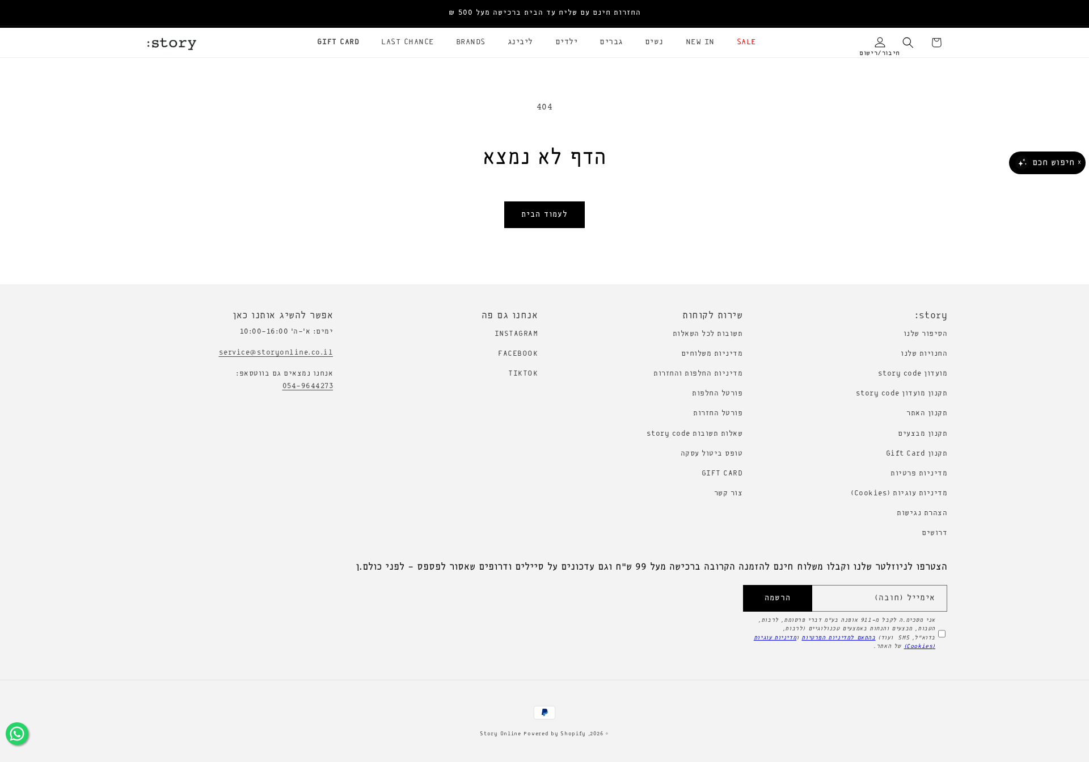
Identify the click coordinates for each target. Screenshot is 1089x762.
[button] (742, 42)
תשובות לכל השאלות (708, 334)
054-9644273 (308, 386)
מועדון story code (913, 373)
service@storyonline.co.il (276, 352)
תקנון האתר (926, 413)
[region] (544, 13)
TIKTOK (523, 373)
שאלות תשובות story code (695, 433)
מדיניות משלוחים (712, 353)
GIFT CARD (722, 473)
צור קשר (728, 493)
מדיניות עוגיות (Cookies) (899, 493)
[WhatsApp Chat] (17, 733)
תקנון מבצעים (922, 433)
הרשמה (778, 598)
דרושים (934, 533)
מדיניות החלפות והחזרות (697, 373)
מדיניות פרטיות (918, 473)
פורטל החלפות (717, 393)
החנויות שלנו (924, 353)
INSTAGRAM (516, 334)
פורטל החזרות (717, 413)
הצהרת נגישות (922, 513)
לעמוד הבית (544, 214)
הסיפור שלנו (926, 334)
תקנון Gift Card (917, 453)
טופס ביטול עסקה (712, 453)
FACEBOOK (518, 353)
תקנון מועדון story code (902, 393)
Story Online (500, 733)
